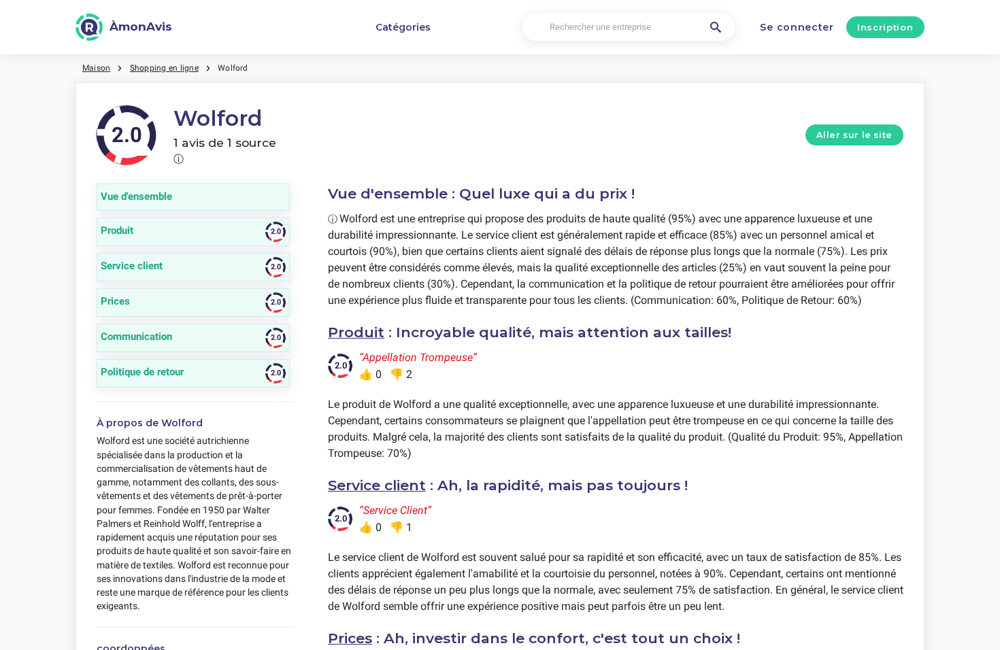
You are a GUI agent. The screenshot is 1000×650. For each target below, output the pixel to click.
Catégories (403, 27)
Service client (377, 485)
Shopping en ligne (164, 68)
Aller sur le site (854, 135)
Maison (96, 68)
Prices (350, 638)
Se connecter (796, 27)
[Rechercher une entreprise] (715, 27)
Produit (356, 332)
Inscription (885, 27)
